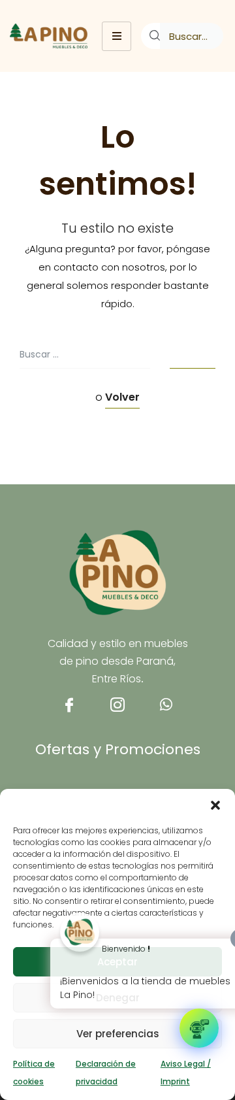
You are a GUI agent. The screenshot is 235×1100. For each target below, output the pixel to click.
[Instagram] (117, 710)
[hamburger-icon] (116, 36)
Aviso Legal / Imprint (186, 1072)
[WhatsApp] (165, 710)
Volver (122, 397)
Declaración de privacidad (106, 1072)
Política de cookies (34, 1072)
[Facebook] (69, 710)
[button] (215, 805)
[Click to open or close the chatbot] (199, 1028)
